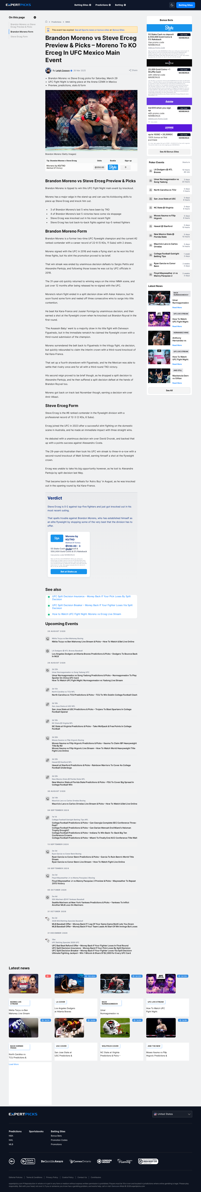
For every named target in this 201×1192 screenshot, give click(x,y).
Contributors (96, 1177)
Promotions (56, 1144)
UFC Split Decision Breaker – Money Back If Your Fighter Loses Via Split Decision (92, 950)
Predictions (101, 5)
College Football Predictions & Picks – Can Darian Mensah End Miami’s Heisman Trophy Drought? (91, 829)
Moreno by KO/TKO (55, 166)
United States (165, 1113)
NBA (11, 1135)
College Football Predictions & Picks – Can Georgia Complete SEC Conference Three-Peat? (94, 823)
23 (183, 182)
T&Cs (184, 55)
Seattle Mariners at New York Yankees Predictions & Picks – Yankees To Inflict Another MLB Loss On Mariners (90, 903)
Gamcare (115, 1186)
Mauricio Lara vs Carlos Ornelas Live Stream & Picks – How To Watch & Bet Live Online (94, 803)
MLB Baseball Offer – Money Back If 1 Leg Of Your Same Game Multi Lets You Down (93, 924)
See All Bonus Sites (169, 151)
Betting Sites (81, 5)
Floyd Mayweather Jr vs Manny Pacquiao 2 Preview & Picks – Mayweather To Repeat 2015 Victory (94, 882)
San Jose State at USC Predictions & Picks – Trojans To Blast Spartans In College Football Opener (91, 710)
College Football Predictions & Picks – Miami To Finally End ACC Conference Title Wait (94, 838)
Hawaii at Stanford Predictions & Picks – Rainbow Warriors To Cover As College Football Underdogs (91, 766)
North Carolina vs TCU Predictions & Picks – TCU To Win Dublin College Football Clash (94, 695)
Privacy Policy (52, 1177)
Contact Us (82, 1177)
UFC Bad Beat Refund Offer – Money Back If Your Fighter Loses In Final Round (90, 945)
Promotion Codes (59, 1140)
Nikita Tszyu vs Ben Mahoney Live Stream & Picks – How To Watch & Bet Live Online (93, 641)
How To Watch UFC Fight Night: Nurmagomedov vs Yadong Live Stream (87, 680)
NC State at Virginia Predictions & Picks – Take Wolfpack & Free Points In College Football (91, 727)
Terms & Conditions (34, 1177)
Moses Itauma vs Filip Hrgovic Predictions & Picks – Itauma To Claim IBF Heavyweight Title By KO (94, 744)
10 (183, 170)
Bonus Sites (118, 30)
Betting (119, 5)
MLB (11, 1144)
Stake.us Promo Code (156, 48)
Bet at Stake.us (69, 571)
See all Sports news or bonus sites (92, 30)
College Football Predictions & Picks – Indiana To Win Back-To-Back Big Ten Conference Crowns (89, 834)
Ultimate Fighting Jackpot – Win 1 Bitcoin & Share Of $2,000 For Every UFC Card (91, 953)
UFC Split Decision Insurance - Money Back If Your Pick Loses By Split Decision (91, 948)
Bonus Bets (56, 1135)
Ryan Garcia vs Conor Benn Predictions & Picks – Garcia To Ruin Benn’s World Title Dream (93, 858)
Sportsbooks (36, 1131)
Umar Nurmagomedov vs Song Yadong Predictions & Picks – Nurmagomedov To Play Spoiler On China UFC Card (94, 676)
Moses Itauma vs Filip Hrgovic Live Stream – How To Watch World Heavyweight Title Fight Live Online (93, 749)
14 (183, 246)
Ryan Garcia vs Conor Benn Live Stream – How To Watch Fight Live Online (88, 862)
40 (185, 172)
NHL (11, 1140)
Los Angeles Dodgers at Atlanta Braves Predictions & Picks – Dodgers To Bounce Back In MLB (94, 655)
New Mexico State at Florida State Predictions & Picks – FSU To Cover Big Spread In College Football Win (93, 783)
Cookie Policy (68, 1177)
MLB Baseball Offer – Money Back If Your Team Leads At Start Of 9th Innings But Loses (94, 926)
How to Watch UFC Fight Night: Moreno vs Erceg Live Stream (86, 614)
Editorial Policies (15, 1177)
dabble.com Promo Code (157, 119)
